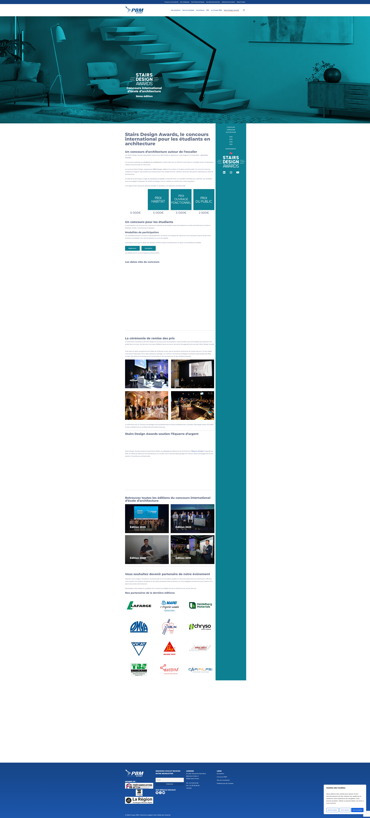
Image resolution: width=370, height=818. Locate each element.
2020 (231, 142)
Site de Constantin (223, 780)
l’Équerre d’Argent (197, 451)
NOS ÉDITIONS (231, 132)
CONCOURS (231, 127)
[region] (345, 799)
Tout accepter (357, 810)
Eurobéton (220, 773)
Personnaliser (332, 810)
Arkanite (168, 815)
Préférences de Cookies (225, 783)
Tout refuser (345, 810)
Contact (189, 788)
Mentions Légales (146, 815)
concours (166, 451)
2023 (231, 139)
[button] (132, 248)
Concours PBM (222, 777)
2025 (231, 137)
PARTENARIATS (230, 149)
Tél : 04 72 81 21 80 (192, 783)
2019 (230, 144)
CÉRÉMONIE (231, 130)
